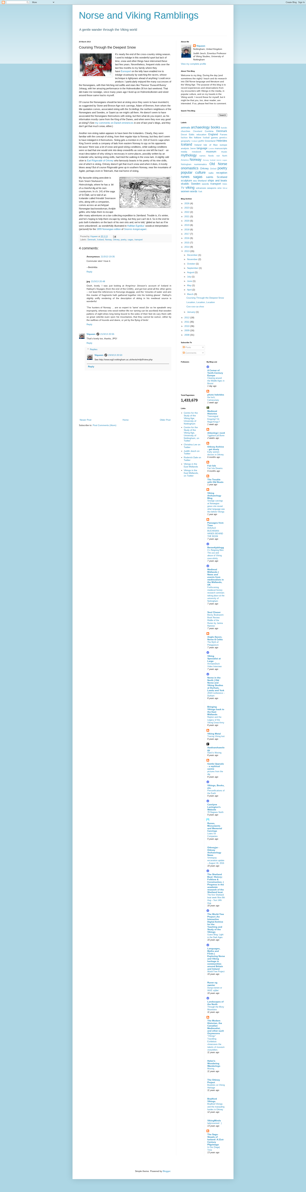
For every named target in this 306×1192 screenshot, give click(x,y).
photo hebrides (215, 394)
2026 (187, 203)
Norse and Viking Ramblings (139, 15)
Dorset (184, 135)
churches (185, 131)
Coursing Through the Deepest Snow (205, 297)
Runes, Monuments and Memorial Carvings (214, 827)
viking (190, 188)
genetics (223, 138)
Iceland (100, 240)
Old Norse (218, 164)
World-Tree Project (216, 971)
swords (205, 184)
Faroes (223, 134)
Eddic (191, 134)
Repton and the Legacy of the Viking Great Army (215, 720)
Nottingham (186, 164)
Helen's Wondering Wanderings (213, 1063)
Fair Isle (211, 465)
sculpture (186, 180)
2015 (187, 242)
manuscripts (221, 148)
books (215, 127)
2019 (187, 225)
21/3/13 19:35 (108, 256)
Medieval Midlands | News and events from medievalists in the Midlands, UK (215, 577)
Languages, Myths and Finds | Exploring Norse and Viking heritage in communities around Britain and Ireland (216, 958)
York (200, 191)
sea (195, 180)
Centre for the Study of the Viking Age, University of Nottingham (191, 418)
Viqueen (91, 334)
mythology (189, 155)
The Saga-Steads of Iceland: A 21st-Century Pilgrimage (215, 1139)
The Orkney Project (213, 1081)
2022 (187, 212)
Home (126, 420)
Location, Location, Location (200, 302)
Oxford (213, 169)
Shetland (202, 180)
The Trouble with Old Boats (215, 480)
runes (185, 177)
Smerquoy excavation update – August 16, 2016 (215, 860)
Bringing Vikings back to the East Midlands (215, 710)
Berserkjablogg (215, 547)
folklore (197, 137)
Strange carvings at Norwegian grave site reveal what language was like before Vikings (216, 506)
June (190, 281)
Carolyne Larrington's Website (214, 807)
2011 (187, 322)
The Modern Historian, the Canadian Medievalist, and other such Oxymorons (215, 1027)
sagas (130, 240)
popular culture (193, 172)
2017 (187, 234)
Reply (89, 271)
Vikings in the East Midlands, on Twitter (191, 473)
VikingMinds (214, 1120)
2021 (187, 216)
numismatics (200, 164)
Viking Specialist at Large (214, 658)
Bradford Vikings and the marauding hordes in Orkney (215, 1107)
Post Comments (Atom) (104, 425)
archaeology (200, 127)
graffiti (201, 141)
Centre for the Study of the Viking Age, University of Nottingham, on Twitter (191, 434)
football (206, 138)
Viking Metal (214, 733)
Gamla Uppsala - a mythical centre (215, 766)
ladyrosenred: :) (214, 1123)
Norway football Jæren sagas (215, 160)
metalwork (196, 152)
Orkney (116, 240)
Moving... (211, 1068)
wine (219, 188)
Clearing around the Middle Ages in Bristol (215, 381)
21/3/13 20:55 (107, 334)
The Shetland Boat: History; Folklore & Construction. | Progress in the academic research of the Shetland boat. (215, 883)
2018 (187, 229)
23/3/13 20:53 (115, 355)
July (189, 276)
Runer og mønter (212, 983)
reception (221, 172)
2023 (187, 207)
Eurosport (126, 71)
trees (224, 184)
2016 (187, 238)
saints (209, 177)
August (191, 272)
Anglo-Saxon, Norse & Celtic (215, 638)
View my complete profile (193, 64)
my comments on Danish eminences (114, 122)
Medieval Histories (212, 412)
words (193, 191)
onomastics (189, 168)
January (191, 312)
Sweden (195, 183)
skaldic (185, 183)
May (189, 285)
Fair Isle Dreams (215, 468)
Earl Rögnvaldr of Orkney (100, 160)
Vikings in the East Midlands (191, 465)
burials (224, 128)
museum (211, 151)
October (191, 263)
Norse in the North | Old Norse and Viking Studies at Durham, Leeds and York (215, 684)
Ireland (197, 145)
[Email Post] (114, 236)
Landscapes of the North (215, 1002)
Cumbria (209, 131)
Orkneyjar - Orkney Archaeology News (214, 851)
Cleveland (197, 131)
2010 (187, 326)
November (192, 259)
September (193, 268)
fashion (184, 138)
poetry (123, 240)
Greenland (210, 141)
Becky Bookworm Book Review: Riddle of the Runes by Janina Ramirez (215, 620)
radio (211, 173)
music (224, 151)
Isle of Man (211, 145)
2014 (187, 247)
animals (185, 127)
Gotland (194, 141)
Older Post (165, 420)
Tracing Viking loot (216, 736)
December (192, 255)
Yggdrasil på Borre (215, 435)
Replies (93, 349)
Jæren (193, 148)
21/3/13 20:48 (98, 281)
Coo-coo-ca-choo (195, 306)
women (185, 191)
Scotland (222, 177)
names (202, 156)
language (202, 148)
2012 (187, 317)
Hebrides (221, 140)
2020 (187, 220)
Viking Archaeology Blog (214, 495)
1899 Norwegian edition (109, 229)
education (201, 134)
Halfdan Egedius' (136, 225)
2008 (187, 335)
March (190, 294)
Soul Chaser (214, 612)
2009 (187, 330)
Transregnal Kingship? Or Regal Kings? (213, 419)
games (214, 137)
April (189, 289)
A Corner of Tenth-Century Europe (215, 373)
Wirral (225, 188)
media (184, 151)
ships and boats (217, 180)
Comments (190, 353)
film (191, 137)
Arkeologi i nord (216, 433)
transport (139, 240)
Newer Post (85, 420)
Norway (108, 240)
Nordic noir (214, 156)
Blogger (166, 1171)
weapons (211, 188)
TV (182, 187)
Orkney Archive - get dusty (215, 448)
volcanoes (201, 188)
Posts (188, 347)
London (211, 148)
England (213, 134)
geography (185, 141)
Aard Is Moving (214, 752)
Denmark (91, 240)
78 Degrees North (215, 812)
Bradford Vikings (212, 1100)
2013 (187, 251)
